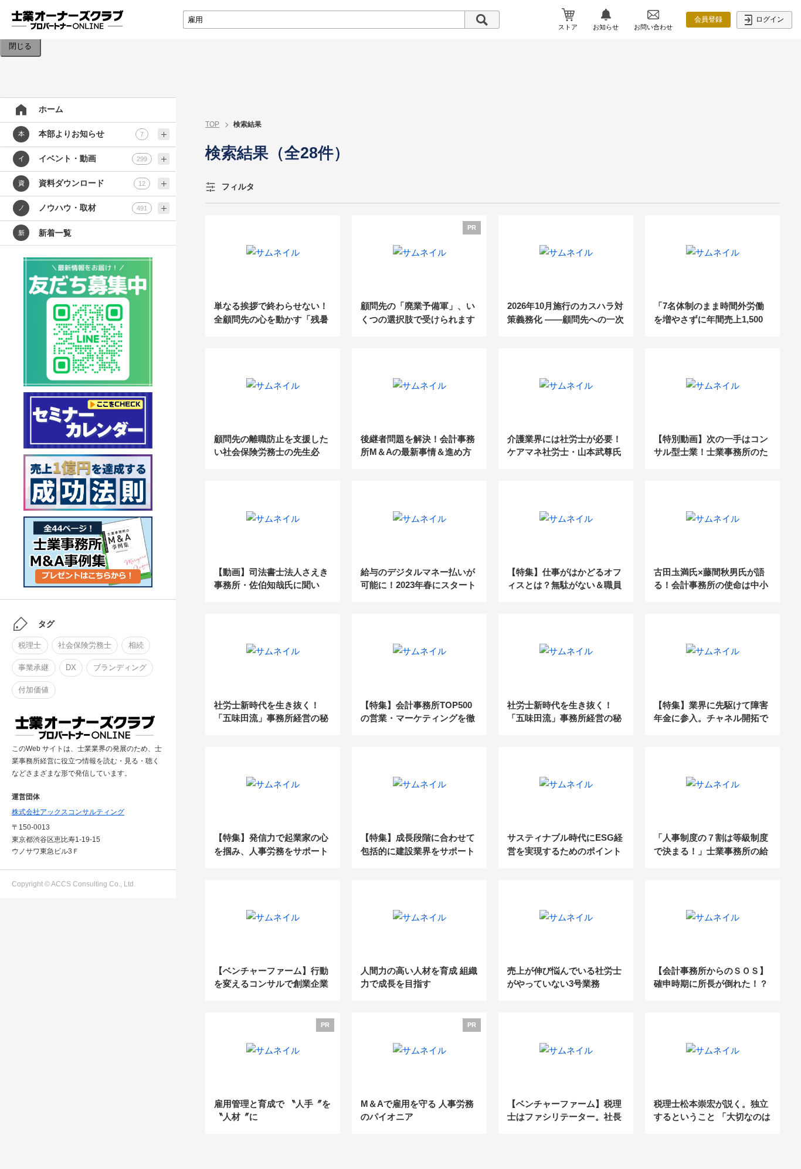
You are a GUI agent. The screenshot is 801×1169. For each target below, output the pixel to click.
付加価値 (33, 689)
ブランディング (120, 667)
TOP (212, 124)
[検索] (482, 20)
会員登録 (708, 19)
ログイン (769, 19)
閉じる (20, 46)
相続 (136, 645)
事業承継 (33, 667)
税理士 (29, 645)
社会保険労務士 (84, 645)
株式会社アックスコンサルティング (68, 811)
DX (71, 667)
